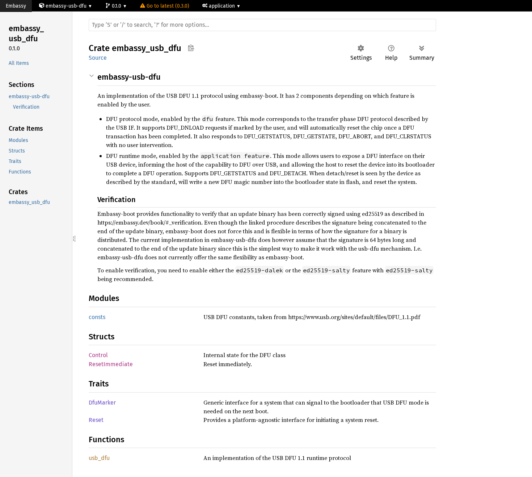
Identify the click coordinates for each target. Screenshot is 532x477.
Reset (96, 420)
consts (97, 317)
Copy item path (191, 48)
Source (98, 57)
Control (98, 355)
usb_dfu (99, 458)
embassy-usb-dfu (66, 6)
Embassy (16, 6)
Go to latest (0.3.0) (168, 6)
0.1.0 (117, 6)
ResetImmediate (111, 364)
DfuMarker (102, 402)
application (222, 6)
